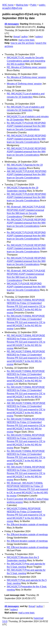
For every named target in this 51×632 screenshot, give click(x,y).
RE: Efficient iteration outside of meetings (27, 547)
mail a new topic (26, 40)
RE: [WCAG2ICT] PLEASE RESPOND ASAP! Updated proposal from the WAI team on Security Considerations (26, 138)
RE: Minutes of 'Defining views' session (26, 67)
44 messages (12, 24)
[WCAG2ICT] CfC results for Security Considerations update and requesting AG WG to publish (26, 60)
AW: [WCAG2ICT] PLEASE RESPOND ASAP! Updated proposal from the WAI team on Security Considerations (26, 174)
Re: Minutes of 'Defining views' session (26, 77)
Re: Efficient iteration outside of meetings (27, 524)
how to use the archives (22, 43)
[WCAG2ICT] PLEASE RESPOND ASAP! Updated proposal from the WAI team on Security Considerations (26, 286)
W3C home (8, 5)
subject (39, 36)
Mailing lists (22, 5)
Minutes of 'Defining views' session (24, 83)
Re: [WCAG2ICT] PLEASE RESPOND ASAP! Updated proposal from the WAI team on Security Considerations (26, 126)
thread (16, 36)
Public (33, 5)
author (24, 36)
